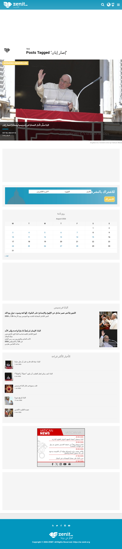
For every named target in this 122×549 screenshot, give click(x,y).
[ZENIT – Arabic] (34, 5)
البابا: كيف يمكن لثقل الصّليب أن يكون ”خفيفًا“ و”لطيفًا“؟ (34, 374)
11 (29, 237)
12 (45, 237)
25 (29, 246)
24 (13, 246)
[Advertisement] (61, 27)
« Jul (6, 256)
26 (45, 246)
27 (61, 246)
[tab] (49, 432)
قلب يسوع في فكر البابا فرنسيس (26, 386)
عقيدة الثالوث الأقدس (22, 410)
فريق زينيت (6, 135)
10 (13, 237)
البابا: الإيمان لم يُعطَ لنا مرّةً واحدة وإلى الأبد (23, 330)
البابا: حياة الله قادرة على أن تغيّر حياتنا (27, 362)
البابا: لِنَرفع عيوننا (20, 398)
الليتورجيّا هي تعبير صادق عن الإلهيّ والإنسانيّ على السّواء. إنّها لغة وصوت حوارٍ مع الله (40, 313)
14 (77, 237)
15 (93, 237)
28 (77, 246)
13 (61, 237)
